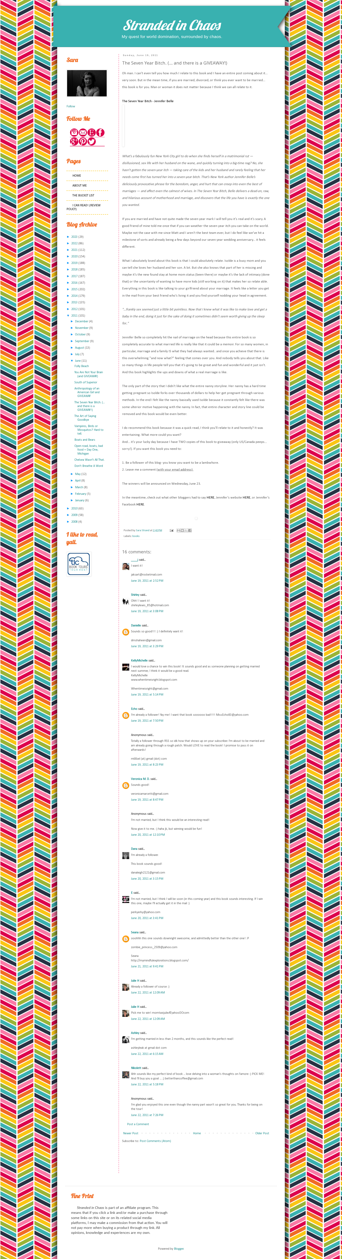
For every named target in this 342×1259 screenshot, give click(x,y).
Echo (134, 709)
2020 (74, 256)
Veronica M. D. (140, 779)
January (79, 500)
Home (197, 1133)
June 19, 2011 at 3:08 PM (147, 611)
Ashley (135, 1033)
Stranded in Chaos (171, 25)
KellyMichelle (139, 660)
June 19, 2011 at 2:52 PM (147, 580)
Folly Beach (81, 366)
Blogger (179, 1248)
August (79, 347)
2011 (74, 315)
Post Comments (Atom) (155, 1141)
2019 (74, 263)
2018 (74, 269)
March (79, 487)
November (81, 328)
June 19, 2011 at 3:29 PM (147, 646)
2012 (74, 309)
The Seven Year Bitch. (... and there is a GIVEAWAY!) (89, 406)
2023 (74, 237)
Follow (70, 106)
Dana (134, 849)
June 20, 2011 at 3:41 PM (147, 918)
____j (134, 559)
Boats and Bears (84, 440)
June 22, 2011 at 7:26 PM (147, 1115)
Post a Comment (138, 1124)
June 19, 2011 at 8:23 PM (147, 764)
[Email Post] (171, 530)
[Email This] (178, 530)
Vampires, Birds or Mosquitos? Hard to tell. (89, 430)
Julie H (135, 980)
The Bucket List (83, 195)
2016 (74, 283)
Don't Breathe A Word (88, 466)
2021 (74, 250)
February (80, 494)
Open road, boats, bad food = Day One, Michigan (88, 449)
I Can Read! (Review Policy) (83, 207)
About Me (79, 185)
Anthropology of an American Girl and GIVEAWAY (87, 392)
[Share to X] (186, 530)
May (78, 474)
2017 (74, 276)
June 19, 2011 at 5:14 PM (147, 694)
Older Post (262, 1133)
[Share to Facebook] (190, 530)
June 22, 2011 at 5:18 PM (147, 1084)
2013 (74, 302)
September (82, 341)
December (81, 321)
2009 (74, 515)
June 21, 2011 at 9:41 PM (147, 966)
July (77, 354)
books (136, 536)
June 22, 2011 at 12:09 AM (148, 992)
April (78, 480)
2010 (74, 508)
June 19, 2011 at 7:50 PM (147, 720)
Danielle (136, 625)
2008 (74, 521)
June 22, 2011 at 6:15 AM (147, 1054)
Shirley (135, 595)
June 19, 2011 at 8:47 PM (147, 799)
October (80, 334)
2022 (74, 243)
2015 (74, 289)
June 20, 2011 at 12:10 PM (148, 834)
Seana (135, 932)
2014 (74, 296)
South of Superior (85, 382)
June (78, 361)
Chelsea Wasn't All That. (89, 460)
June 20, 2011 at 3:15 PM (147, 878)
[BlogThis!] (182, 530)
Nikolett (136, 1068)
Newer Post (130, 1133)
